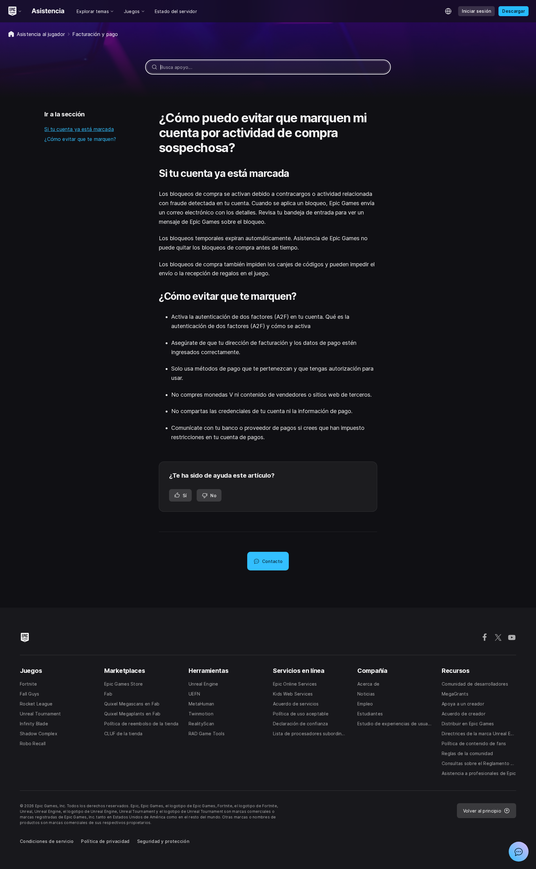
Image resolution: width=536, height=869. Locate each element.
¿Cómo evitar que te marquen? (80, 139)
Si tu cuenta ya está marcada (79, 129)
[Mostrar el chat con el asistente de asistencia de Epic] (519, 852)
